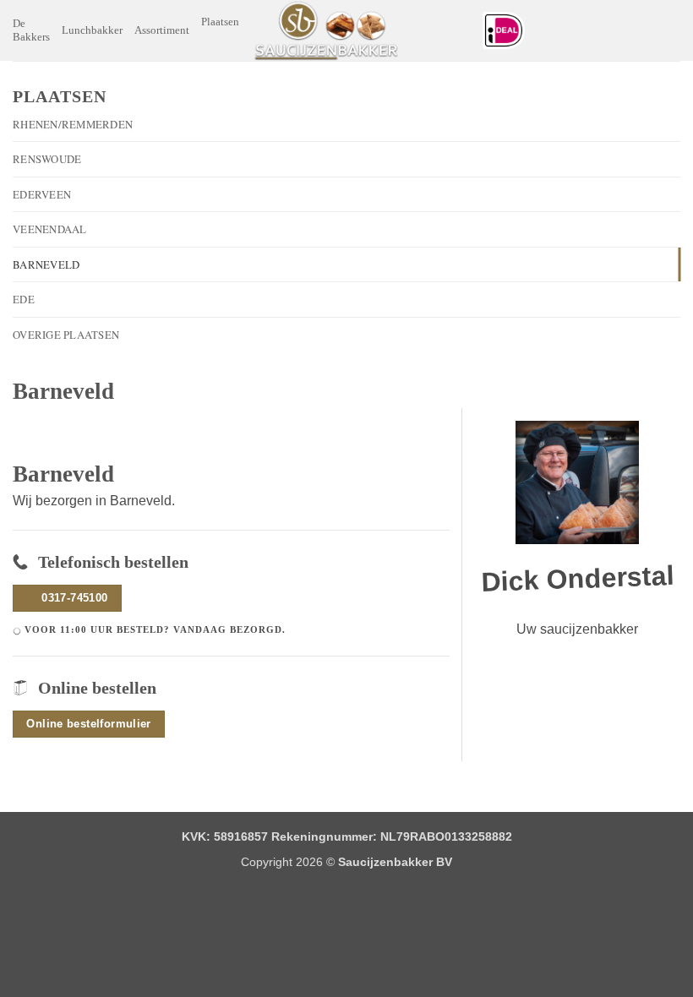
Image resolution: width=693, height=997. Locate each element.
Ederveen (42, 194)
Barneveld (46, 264)
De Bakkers (31, 30)
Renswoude (47, 158)
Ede (24, 299)
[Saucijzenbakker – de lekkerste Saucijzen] (326, 30)
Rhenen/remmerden (73, 124)
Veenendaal (50, 229)
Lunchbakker (92, 30)
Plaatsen (220, 22)
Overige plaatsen (66, 334)
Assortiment (161, 30)
